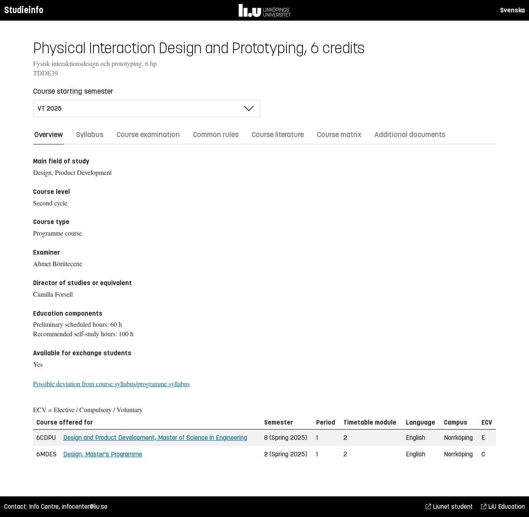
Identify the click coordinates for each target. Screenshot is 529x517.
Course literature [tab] (278, 134)
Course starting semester (73, 91)
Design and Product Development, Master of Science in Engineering (155, 437)
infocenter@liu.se (84, 506)
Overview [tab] (48, 134)
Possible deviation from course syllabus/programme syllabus (111, 383)
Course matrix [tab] (339, 134)
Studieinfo (23, 10)
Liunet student (452, 506)
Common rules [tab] (215, 134)
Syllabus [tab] (89, 134)
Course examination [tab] (148, 134)
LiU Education (505, 506)
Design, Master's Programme (102, 454)
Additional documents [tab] (409, 134)
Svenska (512, 10)
